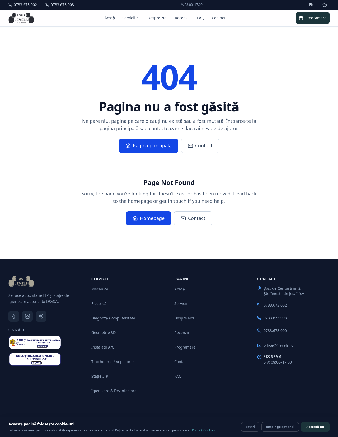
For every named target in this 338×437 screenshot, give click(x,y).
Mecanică (99, 289)
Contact (218, 18)
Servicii (128, 18)
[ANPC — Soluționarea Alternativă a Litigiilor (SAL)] (34, 342)
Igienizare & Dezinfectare (114, 390)
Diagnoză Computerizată (113, 318)
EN (311, 5)
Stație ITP (99, 376)
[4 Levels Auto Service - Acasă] (21, 281)
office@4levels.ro (278, 345)
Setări (250, 427)
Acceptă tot (315, 427)
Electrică (98, 303)
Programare (315, 18)
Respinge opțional (280, 427)
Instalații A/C (102, 347)
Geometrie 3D (103, 332)
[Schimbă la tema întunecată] (325, 5)
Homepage (152, 218)
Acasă (109, 18)
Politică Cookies (203, 430)
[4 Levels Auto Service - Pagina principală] (21, 18)
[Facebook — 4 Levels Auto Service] (13, 316)
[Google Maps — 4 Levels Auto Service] (41, 316)
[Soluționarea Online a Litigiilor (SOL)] (34, 359)
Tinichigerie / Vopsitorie (112, 361)
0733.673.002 (275, 305)
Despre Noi (157, 18)
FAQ (200, 18)
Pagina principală (152, 145)
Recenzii (182, 18)
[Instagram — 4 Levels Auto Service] (27, 316)
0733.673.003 (275, 318)
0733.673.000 (275, 330)
